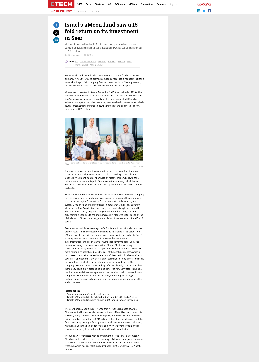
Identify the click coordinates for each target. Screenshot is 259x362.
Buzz (88, 4)
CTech (92, 11)
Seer (129, 61)
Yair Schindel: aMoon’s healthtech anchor (88, 293)
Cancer (111, 61)
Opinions (161, 4)
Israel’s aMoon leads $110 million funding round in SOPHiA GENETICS (102, 296)
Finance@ (120, 4)
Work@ (133, 4)
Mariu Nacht (96, 64)
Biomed (102, 61)
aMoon (121, 61)
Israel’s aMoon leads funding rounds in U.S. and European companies (102, 299)
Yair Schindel (81, 64)
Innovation (147, 4)
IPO (76, 61)
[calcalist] (204, 5)
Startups (99, 4)
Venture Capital (88, 61)
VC (109, 4)
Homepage (81, 11)
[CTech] (61, 4)
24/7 (79, 4)
